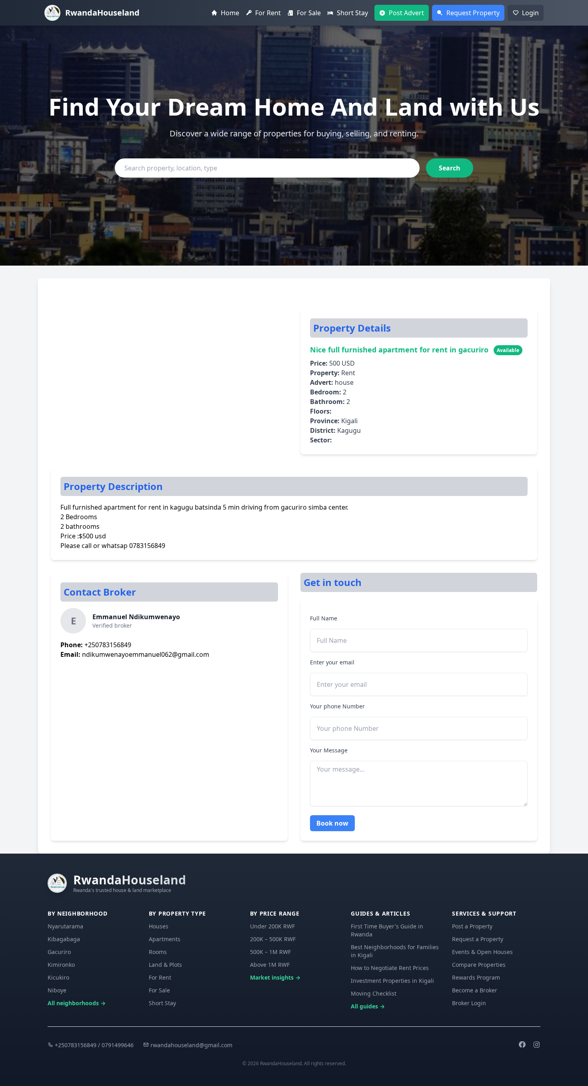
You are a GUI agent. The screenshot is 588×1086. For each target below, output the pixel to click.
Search (449, 168)
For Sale (159, 990)
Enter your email (332, 662)
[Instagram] (536, 1045)
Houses (158, 926)
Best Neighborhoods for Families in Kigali (395, 951)
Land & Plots (165, 964)
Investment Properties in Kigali (392, 980)
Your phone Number (337, 706)
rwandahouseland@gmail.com (190, 1045)
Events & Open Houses (482, 952)
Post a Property (472, 926)
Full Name (323, 618)
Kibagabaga (64, 939)
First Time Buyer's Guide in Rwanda (387, 930)
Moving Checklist (373, 993)
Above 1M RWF (270, 964)
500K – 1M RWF (270, 952)
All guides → (368, 1006)
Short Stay (162, 1003)
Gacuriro (59, 952)
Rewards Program (476, 977)
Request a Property (477, 939)
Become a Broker (474, 990)
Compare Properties (479, 964)
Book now (332, 823)
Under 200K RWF (272, 926)
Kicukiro (58, 977)
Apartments (164, 939)
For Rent (160, 977)
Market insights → (275, 977)
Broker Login (469, 1003)
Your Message (329, 750)
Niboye (57, 990)
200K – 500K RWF (273, 939)
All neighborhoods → (77, 1003)
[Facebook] (522, 1045)
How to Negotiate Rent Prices (390, 968)
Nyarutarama (65, 926)
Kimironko (61, 964)
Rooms (158, 952)
